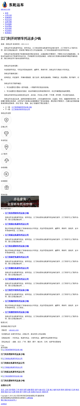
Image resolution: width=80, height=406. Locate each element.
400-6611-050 (5, 9)
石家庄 (33, 392)
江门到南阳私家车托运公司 (17, 279)
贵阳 (2, 392)
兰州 (73, 390)
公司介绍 (8, 15)
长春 (40, 390)
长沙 (10, 392)
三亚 (47, 390)
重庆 (13, 390)
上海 (6, 390)
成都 (28, 390)
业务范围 (8, 22)
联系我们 (8, 33)
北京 (2, 390)
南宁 (21, 392)
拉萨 (36, 390)
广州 (17, 390)
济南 (17, 392)
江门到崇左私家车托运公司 (17, 224)
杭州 (58, 390)
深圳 (21, 390)
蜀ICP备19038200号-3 (8, 400)
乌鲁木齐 (45, 392)
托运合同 (8, 20)
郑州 (62, 390)
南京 (77, 390)
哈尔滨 (38, 392)
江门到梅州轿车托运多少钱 (17, 301)
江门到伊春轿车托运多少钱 (22, 107)
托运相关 (8, 31)
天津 (10, 390)
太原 (28, 392)
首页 (6, 13)
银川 (70, 390)
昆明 (25, 392)
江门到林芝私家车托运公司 (17, 257)
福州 (55, 390)
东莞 (25, 390)
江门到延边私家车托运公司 (17, 235)
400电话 (4, 404)
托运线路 (8, 24)
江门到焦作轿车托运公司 (21, 109)
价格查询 (8, 17)
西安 (32, 390)
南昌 (6, 392)
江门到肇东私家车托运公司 (17, 268)
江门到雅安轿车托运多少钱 (17, 312)
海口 (51, 390)
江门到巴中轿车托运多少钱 (17, 290)
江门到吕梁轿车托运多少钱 (17, 246)
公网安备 (29, 398)
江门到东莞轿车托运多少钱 (17, 213)
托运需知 (8, 26)
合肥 (13, 392)
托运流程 (8, 28)
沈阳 (66, 390)
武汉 (43, 390)
